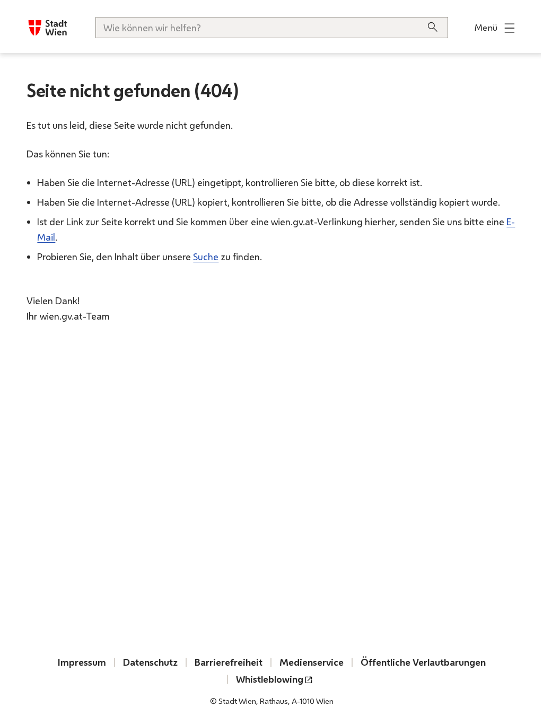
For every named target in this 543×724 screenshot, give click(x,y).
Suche (205, 256)
